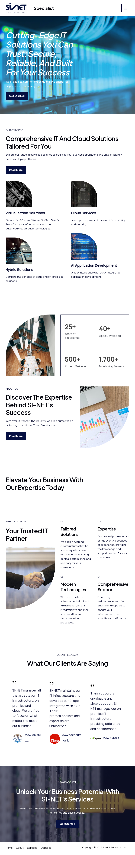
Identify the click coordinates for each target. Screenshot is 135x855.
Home (9, 847)
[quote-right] (14, 682)
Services (32, 847)
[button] (17, 96)
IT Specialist (41, 8)
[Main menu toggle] (125, 8)
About (20, 847)
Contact (46, 847)
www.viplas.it (111, 738)
